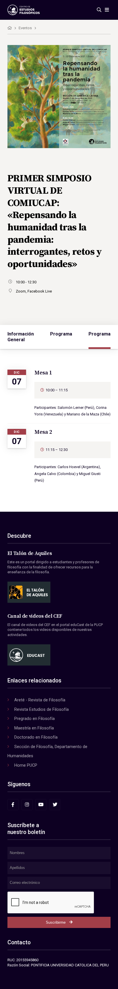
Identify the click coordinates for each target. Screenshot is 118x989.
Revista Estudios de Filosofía (41, 709)
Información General (20, 336)
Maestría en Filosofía (34, 728)
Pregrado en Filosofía (34, 718)
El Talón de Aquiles (29, 553)
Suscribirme (56, 922)
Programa (61, 334)
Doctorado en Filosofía (36, 737)
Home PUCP (25, 765)
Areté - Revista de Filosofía (39, 699)
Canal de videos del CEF (34, 616)
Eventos (25, 28)
